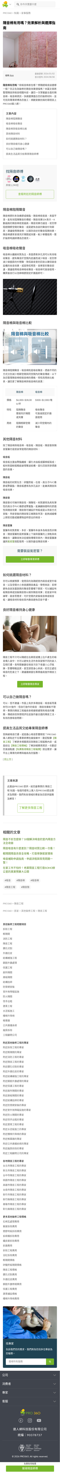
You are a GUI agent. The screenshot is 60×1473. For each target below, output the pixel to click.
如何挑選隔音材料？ (16, 139)
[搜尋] (17, 4)
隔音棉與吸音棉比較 (16, 129)
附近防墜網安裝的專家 (14, 1105)
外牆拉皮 (7, 953)
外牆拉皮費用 (10, 1279)
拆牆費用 (7, 1246)
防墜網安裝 (9, 987)
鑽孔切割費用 (10, 1274)
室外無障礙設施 (11, 992)
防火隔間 (7, 996)
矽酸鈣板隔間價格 (12, 1265)
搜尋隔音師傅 (30, 1468)
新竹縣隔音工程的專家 (14, 1199)
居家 (16, 911)
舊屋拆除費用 (10, 1226)
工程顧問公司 (10, 1035)
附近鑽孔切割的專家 (13, 1067)
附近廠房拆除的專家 (13, 1148)
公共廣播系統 (10, 1025)
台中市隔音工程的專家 (14, 1175)
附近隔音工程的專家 (13, 1062)
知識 (16, 13)
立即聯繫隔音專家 (30, 684)
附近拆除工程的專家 (13, 1047)
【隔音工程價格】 (19, 746)
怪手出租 (7, 1001)
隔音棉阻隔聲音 (14, 119)
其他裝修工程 (28, 911)
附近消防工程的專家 (13, 1057)
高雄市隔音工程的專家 (14, 1185)
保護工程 (7, 968)
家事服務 (26, 13)
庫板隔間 (7, 977)
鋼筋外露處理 (10, 963)
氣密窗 (11, 541)
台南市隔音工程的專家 (14, 1190)
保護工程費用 (10, 1289)
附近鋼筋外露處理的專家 (16, 1081)
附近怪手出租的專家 (13, 1120)
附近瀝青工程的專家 (13, 1124)
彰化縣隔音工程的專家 (14, 1209)
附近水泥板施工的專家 (14, 1129)
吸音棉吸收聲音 (14, 124)
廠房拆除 (7, 1030)
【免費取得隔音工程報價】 (29, 749)
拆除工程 (7, 929)
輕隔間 (6, 934)
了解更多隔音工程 (30, 808)
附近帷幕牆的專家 (12, 1139)
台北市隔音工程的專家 (14, 1166)
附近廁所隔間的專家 (13, 1091)
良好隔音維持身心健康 (17, 144)
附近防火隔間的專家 (13, 1115)
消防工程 (7, 939)
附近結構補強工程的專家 (16, 1076)
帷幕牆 (6, 1020)
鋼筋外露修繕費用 (12, 1284)
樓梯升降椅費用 (11, 1299)
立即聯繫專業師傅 (30, 559)
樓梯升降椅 (9, 1016)
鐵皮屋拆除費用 (11, 1241)
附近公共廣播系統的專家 (16, 1144)
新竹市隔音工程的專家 (14, 1195)
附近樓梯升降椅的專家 (14, 1134)
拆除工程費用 (10, 1250)
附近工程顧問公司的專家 (16, 1153)
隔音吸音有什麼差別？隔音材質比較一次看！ (29, 848)
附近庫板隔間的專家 (13, 1095)
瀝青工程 (7, 1006)
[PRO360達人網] (21, 1422)
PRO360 (7, 13)
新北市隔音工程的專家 (14, 1170)
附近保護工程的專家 (13, 1086)
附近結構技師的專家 (13, 1100)
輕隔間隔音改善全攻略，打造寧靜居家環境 (28, 853)
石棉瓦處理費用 (11, 1221)
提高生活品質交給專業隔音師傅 (22, 154)
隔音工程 (18, 904)
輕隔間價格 (9, 1260)
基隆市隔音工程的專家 (14, 1204)
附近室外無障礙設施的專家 (17, 1110)
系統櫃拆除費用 (11, 1236)
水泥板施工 (9, 1011)
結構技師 (7, 982)
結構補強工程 (10, 958)
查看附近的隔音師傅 (30, 194)
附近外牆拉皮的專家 (13, 1071)
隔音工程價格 (10, 1270)
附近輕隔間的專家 (12, 1052)
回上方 (7, 759)
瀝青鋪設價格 (10, 1294)
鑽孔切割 (7, 948)
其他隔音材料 (13, 134)
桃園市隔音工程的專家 (14, 1180)
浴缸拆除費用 (10, 1255)
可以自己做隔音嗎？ (16, 149)
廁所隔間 (7, 972)
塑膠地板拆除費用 (12, 1231)
